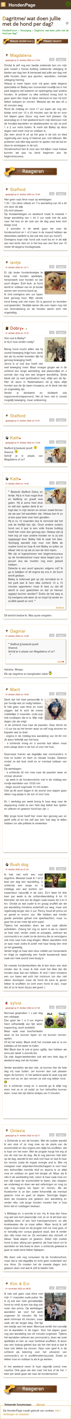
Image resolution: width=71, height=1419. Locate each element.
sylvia (15, 1003)
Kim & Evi (19, 1283)
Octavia (17, 1130)
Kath (14, 437)
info (57, 1410)
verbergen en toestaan (16, 1414)
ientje (15, 262)
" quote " (61, 59)
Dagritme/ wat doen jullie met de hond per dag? (35, 32)
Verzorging (25, 30)
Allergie (40, 1404)
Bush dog (19, 864)
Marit (15, 689)
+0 (52, 59)
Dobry (16, 328)
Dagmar (17, 631)
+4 (52, 442)
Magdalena (20, 55)
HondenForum (9, 30)
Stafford (17, 189)
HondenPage (22, 5)
